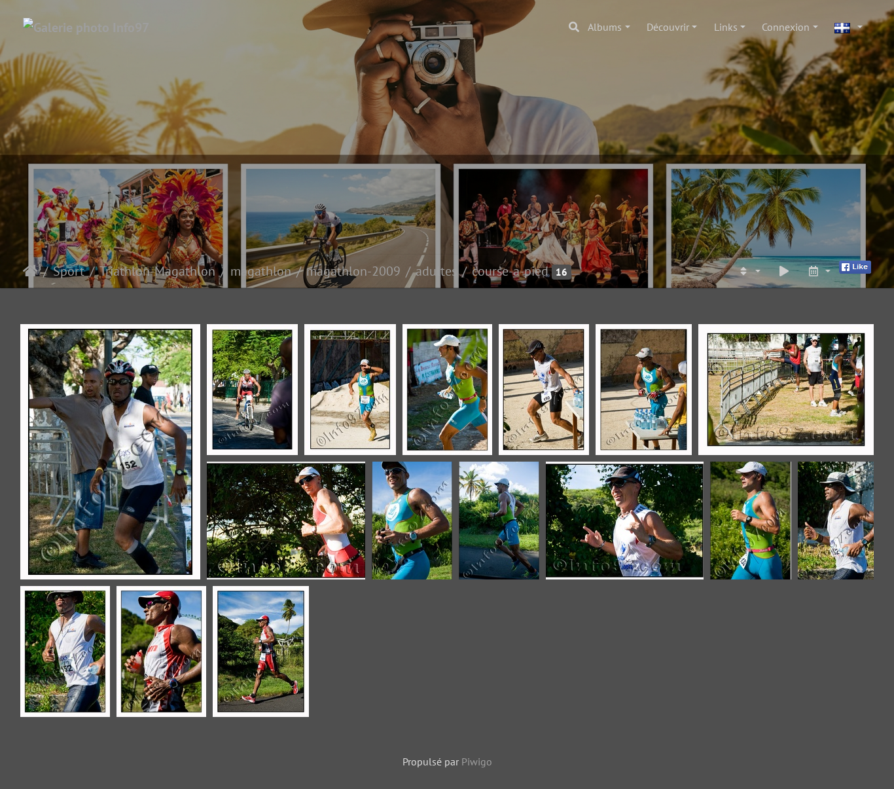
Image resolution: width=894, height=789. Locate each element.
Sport (68, 271)
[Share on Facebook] (855, 265)
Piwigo (476, 761)
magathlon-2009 (353, 271)
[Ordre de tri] (748, 271)
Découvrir (668, 26)
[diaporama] (784, 271)
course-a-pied (510, 271)
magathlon (260, 271)
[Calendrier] (818, 271)
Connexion (786, 26)
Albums (605, 26)
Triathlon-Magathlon (157, 271)
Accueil (30, 271)
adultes (436, 271)
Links (726, 26)
